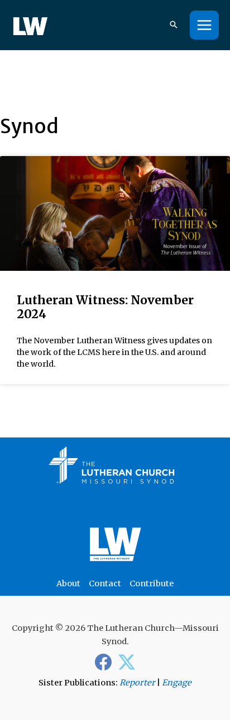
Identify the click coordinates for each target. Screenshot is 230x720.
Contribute (152, 583)
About (68, 583)
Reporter (137, 683)
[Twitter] (126, 662)
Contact (105, 583)
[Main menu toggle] (204, 25)
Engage (176, 683)
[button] (174, 25)
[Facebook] (103, 662)
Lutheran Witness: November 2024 (105, 307)
